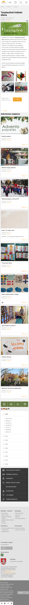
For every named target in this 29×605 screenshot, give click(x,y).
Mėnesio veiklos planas (13, 482)
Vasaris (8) (8, 429)
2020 (6, 456)
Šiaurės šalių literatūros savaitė (10, 294)
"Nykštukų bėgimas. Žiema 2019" (10, 199)
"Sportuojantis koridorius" (9, 325)
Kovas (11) (8, 427)
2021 (6, 452)
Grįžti (5, 110)
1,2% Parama (9, 495)
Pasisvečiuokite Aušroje (13, 470)
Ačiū (16, 99)
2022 (6, 448)
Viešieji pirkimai (5, 529)
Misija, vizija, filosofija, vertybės (7, 517)
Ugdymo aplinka (5, 515)
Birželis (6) (8, 420)
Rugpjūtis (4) (9, 418)
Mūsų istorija (4, 513)
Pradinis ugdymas (19, 513)
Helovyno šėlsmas (6, 357)
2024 (6, 440)
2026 (6, 414)
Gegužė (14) (8, 423)
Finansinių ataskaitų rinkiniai (8, 528)
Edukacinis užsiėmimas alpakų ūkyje (11, 388)
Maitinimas (17, 515)
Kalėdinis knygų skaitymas (9, 167)
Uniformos (4, 523)
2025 (6, 436)
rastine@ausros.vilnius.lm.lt (9, 572)
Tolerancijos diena (7, 263)
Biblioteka (17, 516)
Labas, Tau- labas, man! (8, 230)
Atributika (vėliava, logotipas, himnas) (8, 520)
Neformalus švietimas (20, 518)
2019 (6, 460)
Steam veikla (10, 491)
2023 (6, 444)
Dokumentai (9, 478)
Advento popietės (6, 136)
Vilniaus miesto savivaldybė (16, 561)
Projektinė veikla (11, 486)
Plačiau (23, 144)
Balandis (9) (9, 425)
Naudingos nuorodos (20, 528)
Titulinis (3, 6)
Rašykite (4, 548)
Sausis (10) (8, 432)
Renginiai (16, 6)
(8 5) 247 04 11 (9, 571)
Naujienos (9, 6)
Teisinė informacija (11, 499)
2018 (6, 464)
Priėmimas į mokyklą (12, 474)
